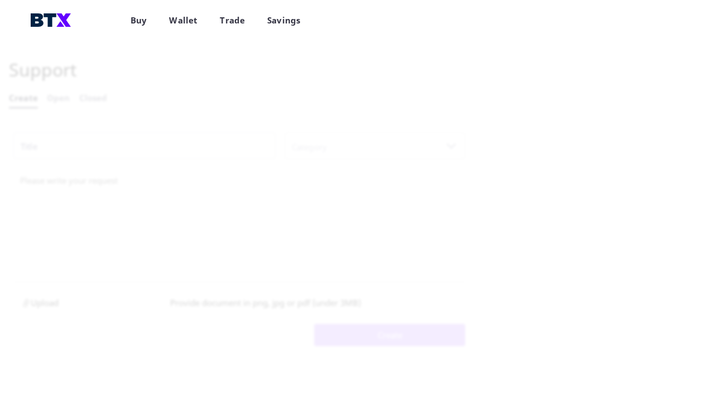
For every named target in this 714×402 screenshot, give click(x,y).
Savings (283, 20)
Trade (232, 20)
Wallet (183, 20)
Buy (139, 20)
